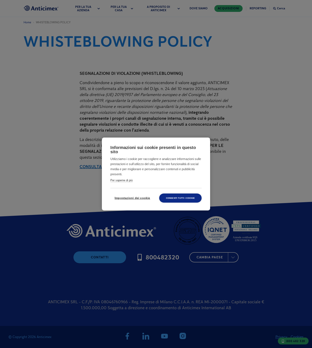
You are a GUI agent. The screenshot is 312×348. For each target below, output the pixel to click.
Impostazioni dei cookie (132, 198)
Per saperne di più (121, 180)
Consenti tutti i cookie (180, 198)
